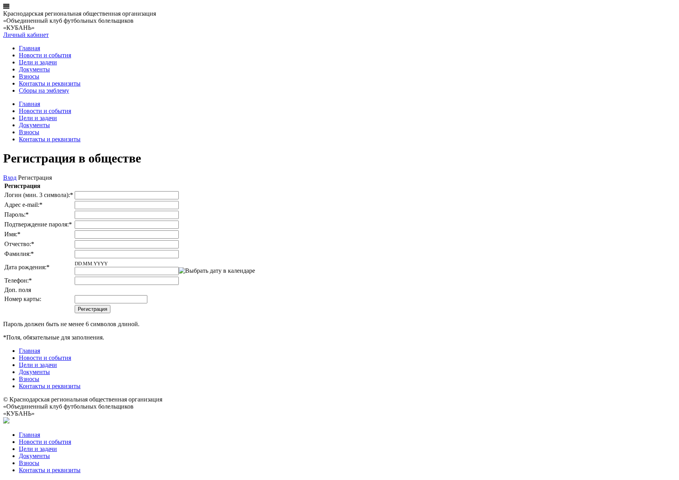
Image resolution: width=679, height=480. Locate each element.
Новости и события (45, 55)
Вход (10, 177)
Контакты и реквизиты (50, 83)
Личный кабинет (26, 34)
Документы (34, 69)
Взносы (29, 76)
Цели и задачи (38, 62)
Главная (29, 48)
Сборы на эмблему (44, 90)
